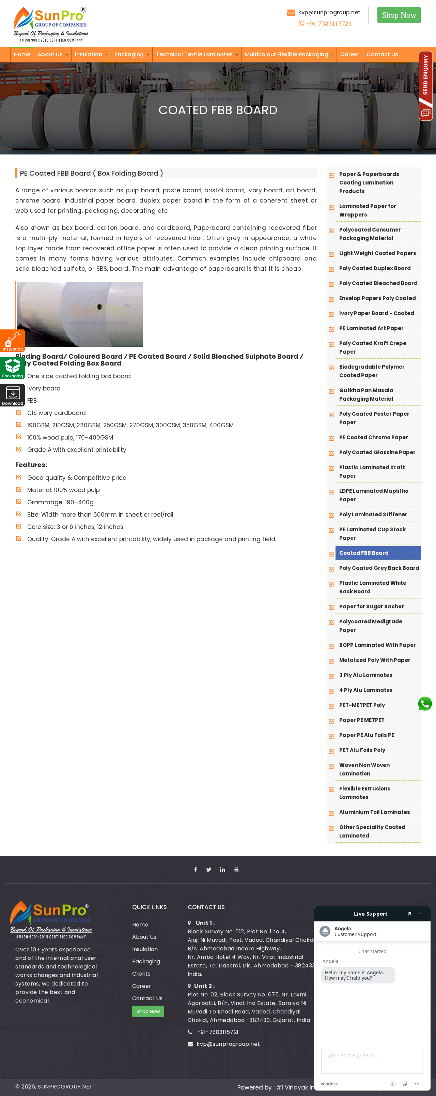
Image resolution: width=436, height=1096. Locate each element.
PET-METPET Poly (362, 705)
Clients (141, 974)
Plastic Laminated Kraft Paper (372, 471)
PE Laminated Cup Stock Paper (372, 534)
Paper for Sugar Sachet (371, 606)
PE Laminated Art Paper (371, 328)
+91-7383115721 (218, 1032)
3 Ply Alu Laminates (365, 675)
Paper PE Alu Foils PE (366, 735)
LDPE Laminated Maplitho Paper (373, 495)
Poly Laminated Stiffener (373, 514)
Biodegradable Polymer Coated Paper (372, 371)
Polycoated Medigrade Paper (370, 626)
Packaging (129, 54)
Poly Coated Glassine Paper (377, 452)
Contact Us (382, 54)
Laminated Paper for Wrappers (367, 210)
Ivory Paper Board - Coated (376, 313)
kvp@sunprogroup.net (329, 12)
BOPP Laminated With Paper (377, 645)
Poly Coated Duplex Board (375, 268)
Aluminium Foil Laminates (374, 812)
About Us (50, 54)
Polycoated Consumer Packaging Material (370, 234)
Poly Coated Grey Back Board (379, 568)
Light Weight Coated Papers (377, 253)
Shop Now (399, 15)
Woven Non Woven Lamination (364, 769)
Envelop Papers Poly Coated (377, 298)
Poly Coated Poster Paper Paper (374, 418)
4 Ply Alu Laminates (366, 690)
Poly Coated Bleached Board (378, 283)
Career (349, 54)
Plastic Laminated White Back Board (372, 587)
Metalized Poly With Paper (374, 660)
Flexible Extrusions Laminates (364, 793)
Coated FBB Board (364, 553)
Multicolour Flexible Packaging (286, 54)
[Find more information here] (372, 998)
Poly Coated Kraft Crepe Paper (372, 347)
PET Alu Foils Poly (362, 750)
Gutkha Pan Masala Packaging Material (366, 394)
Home (22, 54)
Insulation (88, 54)
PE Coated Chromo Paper (373, 437)
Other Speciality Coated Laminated (372, 831)
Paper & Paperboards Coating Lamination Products (369, 183)
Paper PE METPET (362, 720)
